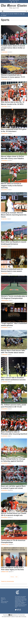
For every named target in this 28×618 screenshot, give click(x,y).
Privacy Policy (4, 602)
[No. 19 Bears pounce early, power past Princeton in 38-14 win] (14, 394)
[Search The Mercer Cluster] (26, 11)
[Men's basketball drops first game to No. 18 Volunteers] (14, 118)
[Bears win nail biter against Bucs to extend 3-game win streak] (14, 475)
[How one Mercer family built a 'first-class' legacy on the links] (14, 556)
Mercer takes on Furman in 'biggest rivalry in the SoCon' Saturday (12, 186)
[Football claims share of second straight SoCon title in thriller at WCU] (14, 35)
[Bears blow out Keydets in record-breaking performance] (14, 231)
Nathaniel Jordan (5, 544)
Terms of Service (4, 601)
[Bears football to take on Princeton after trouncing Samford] (14, 421)
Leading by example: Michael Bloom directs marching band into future (14, 215)
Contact (13, 0)
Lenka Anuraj (4, 79)
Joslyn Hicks (4, 218)
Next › (17, 576)
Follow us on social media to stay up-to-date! (13, 14)
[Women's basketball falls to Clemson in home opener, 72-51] (14, 64)
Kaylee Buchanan (5, 300)
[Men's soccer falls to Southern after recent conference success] (14, 367)
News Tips (17, 0)
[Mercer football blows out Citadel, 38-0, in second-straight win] (14, 502)
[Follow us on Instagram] (20, 610)
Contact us (3, 599)
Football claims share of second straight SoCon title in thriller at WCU (13, 48)
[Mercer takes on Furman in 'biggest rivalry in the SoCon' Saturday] (14, 172)
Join (2, 600)
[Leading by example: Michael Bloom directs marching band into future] (14, 202)
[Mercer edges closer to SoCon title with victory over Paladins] (14, 145)
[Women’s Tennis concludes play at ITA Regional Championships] (14, 285)
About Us (3, 597)
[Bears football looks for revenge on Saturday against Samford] (14, 448)
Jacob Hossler (4, 52)
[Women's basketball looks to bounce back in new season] (14, 258)
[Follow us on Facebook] (17, 610)
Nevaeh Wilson (4, 133)
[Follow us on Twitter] (16, 610)
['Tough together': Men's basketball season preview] (14, 312)
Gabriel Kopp (4, 106)
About (10, 0)
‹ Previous (12, 576)
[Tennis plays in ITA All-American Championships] (14, 529)
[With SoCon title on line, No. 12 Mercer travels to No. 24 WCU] (14, 91)
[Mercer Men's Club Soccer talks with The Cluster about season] (14, 339)
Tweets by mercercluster (7, 581)
